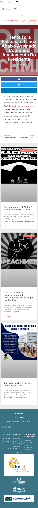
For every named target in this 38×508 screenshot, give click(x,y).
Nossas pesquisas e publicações (19, 421)
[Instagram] (9, 427)
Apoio (19, 452)
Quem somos (19, 418)
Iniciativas (6, 434)
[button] (15, 8)
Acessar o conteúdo (8, 2)
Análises (17, 434)
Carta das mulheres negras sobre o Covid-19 (18, 384)
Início (3, 20)
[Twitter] (3, 427)
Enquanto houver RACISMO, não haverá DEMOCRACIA (18, 208)
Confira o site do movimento (22, 106)
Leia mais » (7, 226)
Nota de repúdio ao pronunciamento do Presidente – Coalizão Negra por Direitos (18, 296)
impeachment (19, 64)
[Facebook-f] (6, 427)
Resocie (19, 413)
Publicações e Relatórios (29, 435)
